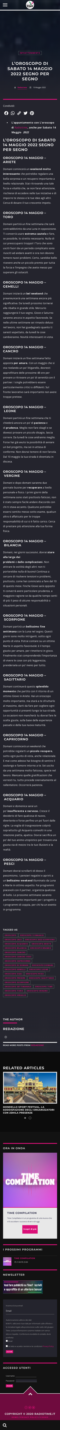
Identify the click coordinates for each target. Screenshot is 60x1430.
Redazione (22, 87)
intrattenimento (30, 53)
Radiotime (21, 127)
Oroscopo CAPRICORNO (18, 961)
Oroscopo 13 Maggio (32, 935)
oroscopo (10, 935)
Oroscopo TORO (14, 991)
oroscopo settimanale (18, 986)
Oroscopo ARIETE (41, 944)
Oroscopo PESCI (35, 974)
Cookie (44, 1417)
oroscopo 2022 (13, 939)
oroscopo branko (40, 948)
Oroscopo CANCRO (15, 952)
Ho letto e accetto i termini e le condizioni (31, 1346)
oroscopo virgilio (15, 995)
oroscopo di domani (17, 965)
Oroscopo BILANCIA (16, 948)
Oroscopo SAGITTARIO (41, 978)
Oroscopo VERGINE (37, 991)
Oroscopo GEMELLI (15, 969)
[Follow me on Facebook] (5, 1037)
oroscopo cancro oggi (18, 956)
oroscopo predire (15, 978)
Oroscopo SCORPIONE (17, 982)
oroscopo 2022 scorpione (40, 939)
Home (15, 1417)
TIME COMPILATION (24, 1258)
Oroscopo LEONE (38, 969)
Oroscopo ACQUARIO (16, 944)
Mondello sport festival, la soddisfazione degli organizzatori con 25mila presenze (29, 1110)
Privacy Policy (48, 1346)
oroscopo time (44, 986)
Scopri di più (30, 1088)
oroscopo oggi (13, 974)
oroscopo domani (42, 965)
